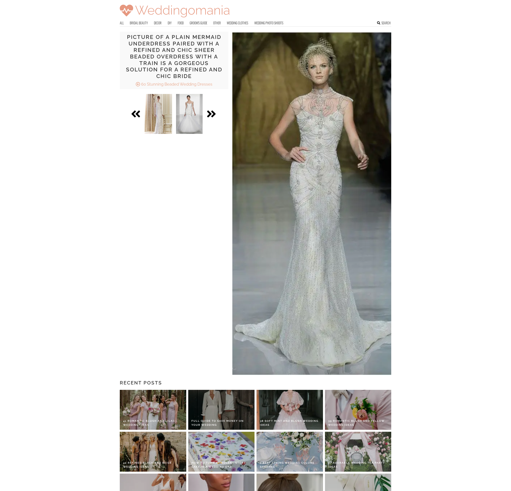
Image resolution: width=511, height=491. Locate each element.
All (122, 23)
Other (217, 23)
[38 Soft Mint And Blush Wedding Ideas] (289, 410)
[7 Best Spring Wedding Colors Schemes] (289, 452)
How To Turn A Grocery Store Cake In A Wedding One (218, 464)
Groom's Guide (198, 23)
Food (181, 23)
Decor (157, 23)
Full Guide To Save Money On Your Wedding (217, 422)
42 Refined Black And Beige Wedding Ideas (147, 464)
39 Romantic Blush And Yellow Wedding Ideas (356, 422)
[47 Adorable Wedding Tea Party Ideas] (358, 452)
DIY (170, 23)
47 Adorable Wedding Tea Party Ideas (356, 464)
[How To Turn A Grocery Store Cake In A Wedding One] (221, 452)
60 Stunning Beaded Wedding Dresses (176, 84)
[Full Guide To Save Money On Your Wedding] (221, 410)
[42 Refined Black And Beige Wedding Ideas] (153, 452)
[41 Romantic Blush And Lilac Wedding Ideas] (153, 410)
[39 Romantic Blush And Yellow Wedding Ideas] (358, 410)
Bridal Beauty (139, 23)
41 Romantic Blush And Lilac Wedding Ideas (149, 422)
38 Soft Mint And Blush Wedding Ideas (289, 422)
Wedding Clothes (237, 23)
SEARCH (386, 23)
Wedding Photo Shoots (268, 23)
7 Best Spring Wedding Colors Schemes (287, 464)
